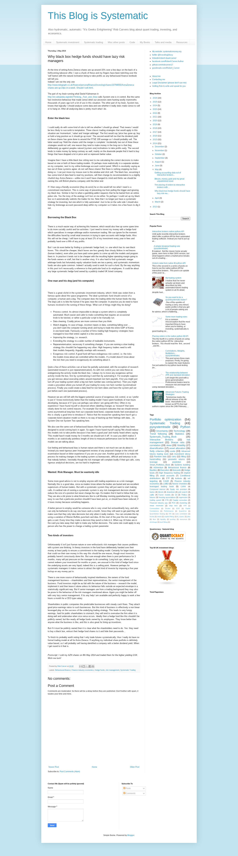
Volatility (181, 445)
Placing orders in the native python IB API (170, 336)
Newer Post (54, 767)
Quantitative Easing (157, 514)
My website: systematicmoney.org (166, 51)
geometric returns (176, 459)
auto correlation (181, 514)
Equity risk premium (178, 489)
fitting (183, 456)
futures (152, 497)
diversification (157, 448)
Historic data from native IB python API (169, 263)
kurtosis (178, 478)
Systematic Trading (128, 670)
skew (168, 445)
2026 (155, 98)
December (160, 146)
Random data (160, 456)
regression (183, 497)
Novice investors (179, 484)
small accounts (167, 476)
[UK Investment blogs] (167, 585)
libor (154, 519)
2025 (155, 102)
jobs (188, 516)
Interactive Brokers (161, 439)
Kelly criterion (157, 451)
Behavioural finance (63, 670)
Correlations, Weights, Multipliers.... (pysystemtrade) (175, 353)
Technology (179, 431)
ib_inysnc (180, 516)
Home (48, 42)
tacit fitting (164, 522)
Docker (167, 508)
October (158, 154)
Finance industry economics (83, 670)
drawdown (171, 492)
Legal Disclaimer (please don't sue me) (169, 83)
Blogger (130, 835)
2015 (155, 139)
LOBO (166, 484)
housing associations (167, 497)
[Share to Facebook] (89, 666)
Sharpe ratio (177, 442)
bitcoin (160, 492)
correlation (155, 445)
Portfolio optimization (165, 419)
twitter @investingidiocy (162, 55)
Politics (184, 495)
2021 (155, 117)
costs (172, 451)
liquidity (163, 519)
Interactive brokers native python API (168, 231)
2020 (155, 120)
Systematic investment (67, 42)
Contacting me (158, 79)
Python (185, 427)
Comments (130, 793)
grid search (182, 492)
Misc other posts (116, 42)
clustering (183, 503)
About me (156, 76)
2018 (155, 128)
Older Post (134, 767)
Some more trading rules (176, 317)
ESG (178, 508)
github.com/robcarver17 (162, 65)
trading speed (155, 500)
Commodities (154, 508)
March (158, 202)
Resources (181, 42)
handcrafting (155, 459)
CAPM (183, 486)
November (160, 150)
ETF (168, 478)
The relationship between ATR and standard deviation (177, 374)
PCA (173, 503)
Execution (164, 470)
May (157, 169)
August (158, 162)
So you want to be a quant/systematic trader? (176, 298)
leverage (154, 462)
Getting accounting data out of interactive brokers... (168, 174)
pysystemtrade (160, 427)
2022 (155, 113)
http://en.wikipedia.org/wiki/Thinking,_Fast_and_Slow (72, 97)
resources (183, 519)
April (157, 198)
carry (174, 456)
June (157, 165)
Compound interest (157, 489)
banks (152, 492)
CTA (167, 500)
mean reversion (156, 506)
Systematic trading (93, 42)
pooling (173, 519)
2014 (155, 143)
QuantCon (183, 511)
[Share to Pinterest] (93, 666)
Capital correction (180, 500)
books (152, 516)
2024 (155, 105)
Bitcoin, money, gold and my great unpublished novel (169, 180)
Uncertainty (162, 431)
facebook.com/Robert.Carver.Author (168, 61)
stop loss (173, 506)
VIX (170, 514)
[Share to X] (86, 666)
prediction (176, 462)
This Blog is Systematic (98, 15)
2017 (155, 132)
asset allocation (177, 448)
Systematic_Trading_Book (163, 436)
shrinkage (153, 522)
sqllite (152, 495)
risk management (112, 670)
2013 (155, 207)
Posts (128, 788)
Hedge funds (100, 670)
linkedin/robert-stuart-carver (164, 58)
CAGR (166, 481)
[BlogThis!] (83, 666)
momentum (158, 467)
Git (176, 495)
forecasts (177, 470)
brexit (159, 516)
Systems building (182, 465)
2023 (155, 109)
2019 (155, 124)
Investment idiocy (182, 454)
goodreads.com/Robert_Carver (166, 68)
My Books (145, 42)
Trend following (158, 433)
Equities (153, 470)
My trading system (173, 278)
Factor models (164, 495)
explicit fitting (169, 516)
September (160, 158)
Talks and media (163, 42)
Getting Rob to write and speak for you (169, 86)
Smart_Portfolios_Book (160, 465)
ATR (185, 506)
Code (132, 42)
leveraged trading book (162, 486)
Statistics (179, 433)
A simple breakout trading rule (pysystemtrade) (167, 247)
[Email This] (80, 666)
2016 (155, 136)
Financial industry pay (159, 503)
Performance (169, 511)
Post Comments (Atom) (70, 771)
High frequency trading (169, 473)
